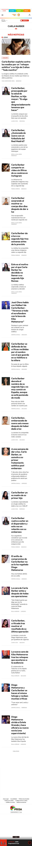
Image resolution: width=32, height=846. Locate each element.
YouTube (12, 764)
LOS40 (4, 10)
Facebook (19, 764)
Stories (26, 764)
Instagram (5, 764)
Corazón (5, 58)
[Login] (29, 15)
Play (30, 843)
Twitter (16, 764)
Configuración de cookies (21, 800)
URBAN (26, 10)
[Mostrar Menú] (2, 15)
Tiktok (9, 764)
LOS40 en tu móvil (10, 802)
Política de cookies (9, 800)
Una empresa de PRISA (16, 808)
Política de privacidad (24, 799)
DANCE (19, 10)
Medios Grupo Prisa (16, 812)
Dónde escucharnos (21, 802)
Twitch (23, 764)
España (4, 21)
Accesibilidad (13, 799)
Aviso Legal (6, 799)
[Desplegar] (16, 837)
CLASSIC (12, 10)
